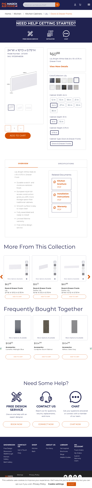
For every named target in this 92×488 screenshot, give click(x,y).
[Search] (57, 4)
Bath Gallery (8, 462)
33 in (78, 105)
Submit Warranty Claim (77, 458)
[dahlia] (64, 81)
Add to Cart (18, 135)
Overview (23, 163)
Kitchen (34, 448)
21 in (77, 100)
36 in (54, 111)
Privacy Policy (34, 475)
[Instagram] (70, 476)
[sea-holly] (58, 88)
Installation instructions (63, 197)
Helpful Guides (65, 457)
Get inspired (64, 448)
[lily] (77, 80)
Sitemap (20, 475)
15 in (61, 100)
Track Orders (78, 450)
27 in (62, 105)
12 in (54, 100)
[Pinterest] (75, 476)
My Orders (78, 453)
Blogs (62, 454)
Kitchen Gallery (6, 458)
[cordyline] (58, 81)
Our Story (49, 448)
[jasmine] (70, 81)
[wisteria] (76, 88)
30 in (70, 105)
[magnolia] (52, 88)
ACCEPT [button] (71, 484)
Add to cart (17, 296)
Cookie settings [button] (56, 484)
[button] (89, 4)
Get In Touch (22, 450)
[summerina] (64, 88)
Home (8, 14)
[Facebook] (65, 476)
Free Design (8, 448)
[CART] (80, 4)
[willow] (70, 88)
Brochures (64, 451)
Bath (33, 451)
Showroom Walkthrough (8, 452)
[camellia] (52, 81)
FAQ (19, 453)
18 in (69, 100)
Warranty (62, 208)
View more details (59, 66)
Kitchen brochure (61, 184)
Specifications (66, 164)
